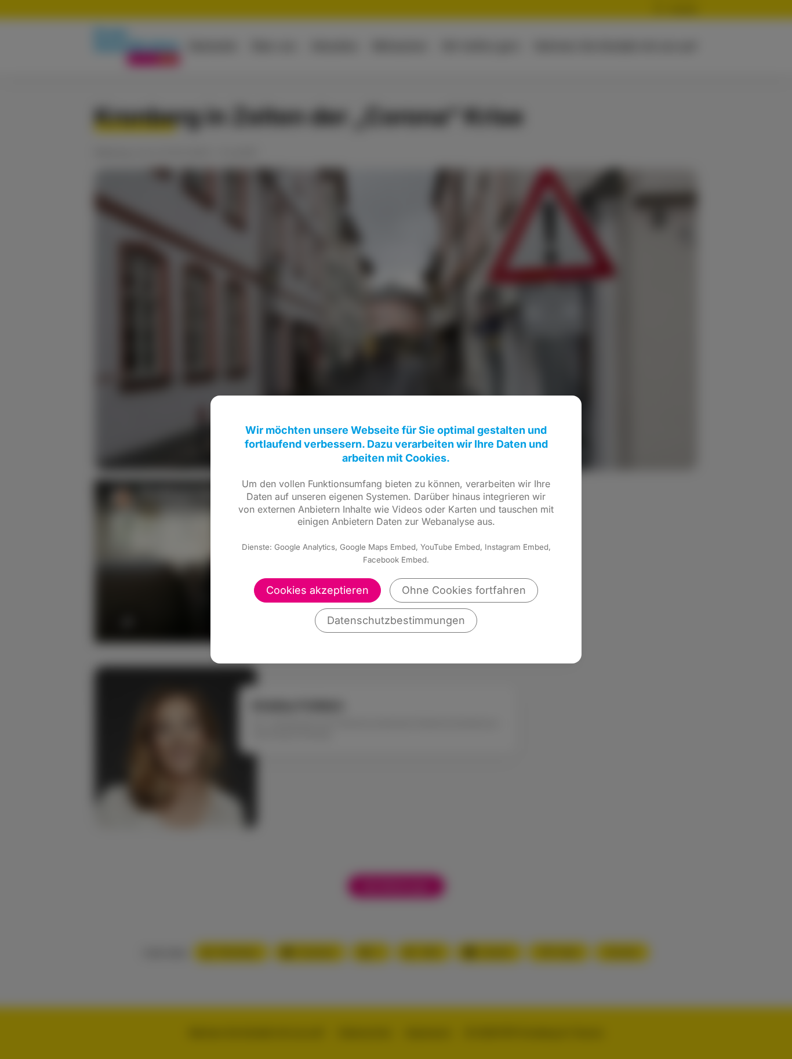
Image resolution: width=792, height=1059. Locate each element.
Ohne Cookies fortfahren (464, 590)
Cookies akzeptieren (317, 590)
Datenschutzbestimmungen (396, 620)
